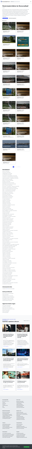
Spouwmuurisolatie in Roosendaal (7, 251)
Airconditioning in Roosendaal (6, 174)
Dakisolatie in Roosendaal (6, 202)
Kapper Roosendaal (19, 404)
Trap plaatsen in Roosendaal (6, 260)
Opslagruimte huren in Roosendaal (7, 295)
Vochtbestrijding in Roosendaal (7, 273)
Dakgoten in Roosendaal (6, 201)
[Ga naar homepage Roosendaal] (5, 2)
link (7, 288)
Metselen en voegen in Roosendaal (7, 233)
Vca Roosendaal (18, 425)
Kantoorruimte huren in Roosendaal (7, 293)
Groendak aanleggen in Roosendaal (7, 218)
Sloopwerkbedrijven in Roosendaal (7, 247)
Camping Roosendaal (19, 416)
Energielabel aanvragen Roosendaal (8, 299)
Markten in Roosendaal (5, 310)
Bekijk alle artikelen (26, 320)
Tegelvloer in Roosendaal (6, 253)
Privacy (3, 407)
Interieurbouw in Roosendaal (6, 223)
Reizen (18, 379)
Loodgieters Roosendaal (6, 416)
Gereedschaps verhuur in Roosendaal (8, 214)
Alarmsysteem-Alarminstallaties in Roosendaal (9, 175)
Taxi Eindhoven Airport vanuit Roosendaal (21, 382)
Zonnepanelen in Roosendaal (6, 283)
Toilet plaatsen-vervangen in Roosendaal (8, 258)
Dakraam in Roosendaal (6, 207)
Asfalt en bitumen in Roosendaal (7, 179)
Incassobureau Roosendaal (20, 435)
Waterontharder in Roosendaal (7, 276)
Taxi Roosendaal (18, 403)
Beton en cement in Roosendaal (7, 185)
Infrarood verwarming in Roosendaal (8, 221)
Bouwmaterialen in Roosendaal (7, 195)
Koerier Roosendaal (5, 294)
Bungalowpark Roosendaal (20, 419)
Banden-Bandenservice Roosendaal (7, 435)
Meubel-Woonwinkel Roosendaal (21, 413)
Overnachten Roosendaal (20, 417)
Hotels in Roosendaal (5, 311)
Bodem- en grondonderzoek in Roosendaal (9, 189)
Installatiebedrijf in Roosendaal (7, 222)
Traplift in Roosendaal (5, 259)
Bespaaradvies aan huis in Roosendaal (8, 182)
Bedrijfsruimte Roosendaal (20, 436)
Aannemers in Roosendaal (6, 172)
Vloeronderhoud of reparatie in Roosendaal (9, 271)
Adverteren (4, 403)
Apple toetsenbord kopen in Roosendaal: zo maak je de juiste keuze (22, 359)
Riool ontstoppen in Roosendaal (7, 239)
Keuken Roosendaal (19, 424)
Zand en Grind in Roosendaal (6, 280)
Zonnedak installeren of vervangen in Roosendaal (10, 282)
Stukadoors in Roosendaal (6, 252)
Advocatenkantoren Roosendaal (7, 436)
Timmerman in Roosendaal (6, 257)
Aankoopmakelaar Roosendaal (7, 300)
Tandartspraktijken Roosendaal (7, 415)
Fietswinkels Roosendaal (20, 402)
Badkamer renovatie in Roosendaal (7, 180)
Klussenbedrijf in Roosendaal (6, 224)
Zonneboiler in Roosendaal (6, 281)
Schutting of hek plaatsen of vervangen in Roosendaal (10, 244)
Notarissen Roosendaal (5, 425)
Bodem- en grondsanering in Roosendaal (8, 190)
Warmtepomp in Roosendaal (6, 274)
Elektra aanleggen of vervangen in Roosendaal (9, 210)
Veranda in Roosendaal (5, 266)
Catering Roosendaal (5, 413)
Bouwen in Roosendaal (5, 171)
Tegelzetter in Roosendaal (6, 254)
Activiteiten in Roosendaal (6, 306)
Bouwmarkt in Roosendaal (6, 194)
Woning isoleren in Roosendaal (7, 278)
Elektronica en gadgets (22, 357)
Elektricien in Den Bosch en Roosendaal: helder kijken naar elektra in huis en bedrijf (8, 336)
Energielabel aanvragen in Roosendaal (8, 297)
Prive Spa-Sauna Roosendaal (20, 434)
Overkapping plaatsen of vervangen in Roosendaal (10, 238)
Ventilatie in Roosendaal (6, 265)
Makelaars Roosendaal (5, 428)
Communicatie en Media (7, 379)
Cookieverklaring (5, 405)
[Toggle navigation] (31, 1)
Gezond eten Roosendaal (20, 407)
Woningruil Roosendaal (19, 433)
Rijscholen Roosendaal (19, 401)
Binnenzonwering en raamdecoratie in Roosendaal (10, 188)
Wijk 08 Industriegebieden (12, 18)
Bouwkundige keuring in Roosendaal (7, 193)
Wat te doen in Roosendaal (6, 305)
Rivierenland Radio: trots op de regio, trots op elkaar (8, 382)
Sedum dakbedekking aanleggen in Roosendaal (9, 245)
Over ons (3, 404)
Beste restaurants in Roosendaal (7, 307)
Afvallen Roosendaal (19, 406)
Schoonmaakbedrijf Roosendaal (7, 427)
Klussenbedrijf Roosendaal (6, 424)
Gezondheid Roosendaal (20, 405)
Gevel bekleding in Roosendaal (7, 215)
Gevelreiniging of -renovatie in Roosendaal (8, 216)
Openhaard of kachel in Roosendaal (7, 236)
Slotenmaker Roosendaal (6, 437)
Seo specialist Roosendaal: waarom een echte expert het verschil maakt (8, 359)
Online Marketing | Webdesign (9, 357)
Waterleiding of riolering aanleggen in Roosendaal (10, 275)
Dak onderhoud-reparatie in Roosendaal (8, 204)
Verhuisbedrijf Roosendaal (6, 418)
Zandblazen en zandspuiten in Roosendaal (8, 279)
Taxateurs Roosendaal (5, 426)
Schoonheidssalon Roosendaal (7, 414)
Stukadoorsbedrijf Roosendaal (7, 417)
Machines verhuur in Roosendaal (7, 232)
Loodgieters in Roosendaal (6, 231)
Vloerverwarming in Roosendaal (7, 272)
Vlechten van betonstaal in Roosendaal (8, 267)
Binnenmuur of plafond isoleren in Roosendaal (9, 187)
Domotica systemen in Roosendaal (7, 209)
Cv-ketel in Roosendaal (6, 199)
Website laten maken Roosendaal (21, 427)
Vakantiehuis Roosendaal (20, 418)
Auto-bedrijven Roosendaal (6, 433)
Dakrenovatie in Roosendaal (6, 208)
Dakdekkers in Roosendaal (6, 200)
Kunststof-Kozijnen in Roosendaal (7, 228)
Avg (3, 406)
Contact (3, 402)
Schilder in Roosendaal (5, 240)
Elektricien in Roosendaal (6, 211)
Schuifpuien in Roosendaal (6, 243)
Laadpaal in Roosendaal (6, 229)
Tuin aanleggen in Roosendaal (7, 261)
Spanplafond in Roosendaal (6, 250)
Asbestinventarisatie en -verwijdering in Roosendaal (10, 178)
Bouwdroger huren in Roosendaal (7, 192)
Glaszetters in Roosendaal (6, 217)
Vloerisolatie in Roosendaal (6, 268)
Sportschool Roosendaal (20, 428)
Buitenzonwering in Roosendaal (7, 197)
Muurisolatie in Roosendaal (6, 235)
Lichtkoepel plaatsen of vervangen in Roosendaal (10, 230)
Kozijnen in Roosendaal (5, 225)
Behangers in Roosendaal (6, 181)
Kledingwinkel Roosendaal (20, 426)
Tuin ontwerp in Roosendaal (6, 264)
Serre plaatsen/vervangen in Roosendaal (8, 246)
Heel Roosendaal (5, 18)
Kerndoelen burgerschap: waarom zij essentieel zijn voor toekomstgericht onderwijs (22, 336)
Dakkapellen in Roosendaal (6, 203)
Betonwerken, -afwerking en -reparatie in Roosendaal (10, 186)
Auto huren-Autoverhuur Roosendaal (8, 434)
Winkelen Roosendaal (19, 412)
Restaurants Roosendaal (6, 412)
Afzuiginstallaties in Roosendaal (7, 173)
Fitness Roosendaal (5, 312)
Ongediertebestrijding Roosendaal (21, 437)
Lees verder (5, 346)
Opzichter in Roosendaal (6, 237)
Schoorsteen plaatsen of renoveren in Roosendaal (10, 242)
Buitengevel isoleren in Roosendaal (7, 196)
